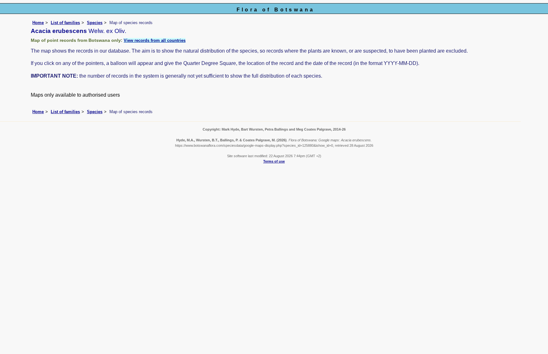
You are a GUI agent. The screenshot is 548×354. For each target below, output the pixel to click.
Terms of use (274, 161)
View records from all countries (155, 40)
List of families (65, 22)
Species (94, 22)
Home (38, 22)
